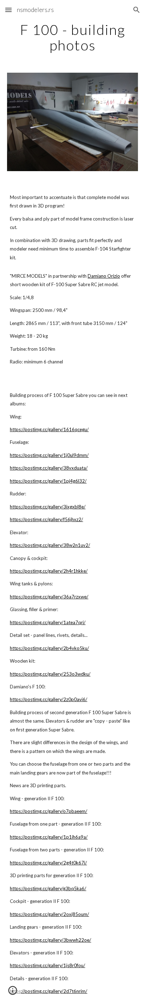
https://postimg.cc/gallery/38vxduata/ (49, 468)
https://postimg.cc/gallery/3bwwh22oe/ (50, 940)
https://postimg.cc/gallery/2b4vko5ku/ (49, 648)
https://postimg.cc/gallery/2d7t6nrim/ (48, 991)
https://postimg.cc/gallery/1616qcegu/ (49, 429)
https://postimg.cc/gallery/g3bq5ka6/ (48, 888)
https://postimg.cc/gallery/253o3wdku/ (50, 674)
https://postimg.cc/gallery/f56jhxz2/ (46, 519)
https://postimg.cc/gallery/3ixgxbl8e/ (48, 506)
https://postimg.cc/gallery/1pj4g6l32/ (48, 481)
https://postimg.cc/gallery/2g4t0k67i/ (48, 863)
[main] (72, 37)
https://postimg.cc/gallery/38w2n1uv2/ (50, 545)
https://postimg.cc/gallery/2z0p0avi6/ (48, 699)
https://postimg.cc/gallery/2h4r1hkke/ (49, 571)
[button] (8, 9)
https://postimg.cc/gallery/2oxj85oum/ (49, 914)
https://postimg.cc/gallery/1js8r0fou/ (47, 965)
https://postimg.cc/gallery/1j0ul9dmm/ (49, 455)
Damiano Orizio (104, 276)
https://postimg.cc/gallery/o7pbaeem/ (48, 811)
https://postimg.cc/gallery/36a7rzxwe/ (49, 596)
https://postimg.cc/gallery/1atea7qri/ (48, 622)
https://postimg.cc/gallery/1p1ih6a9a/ (49, 837)
